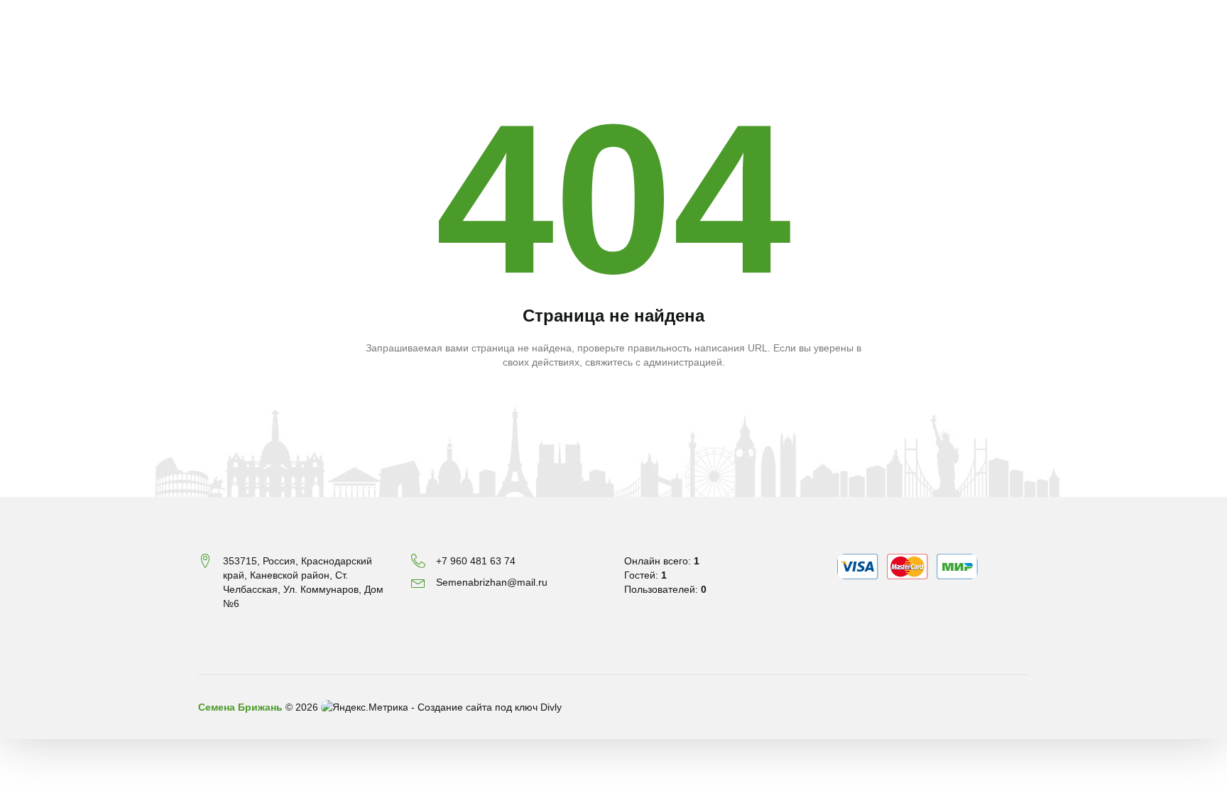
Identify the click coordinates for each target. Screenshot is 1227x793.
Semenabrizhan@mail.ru (491, 582)
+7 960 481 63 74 (476, 561)
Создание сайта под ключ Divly (490, 707)
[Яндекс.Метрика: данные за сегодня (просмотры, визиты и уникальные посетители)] (364, 707)
